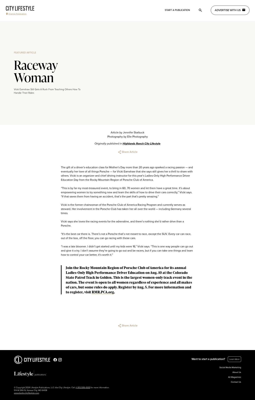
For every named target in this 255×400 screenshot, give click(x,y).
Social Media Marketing (230, 367)
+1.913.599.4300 (82, 387)
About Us (236, 372)
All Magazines (234, 377)
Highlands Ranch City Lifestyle (141, 143)
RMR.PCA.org (103, 292)
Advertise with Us (228, 10)
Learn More (234, 359)
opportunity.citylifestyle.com (26, 393)
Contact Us (236, 382)
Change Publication (17, 14)
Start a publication (177, 10)
